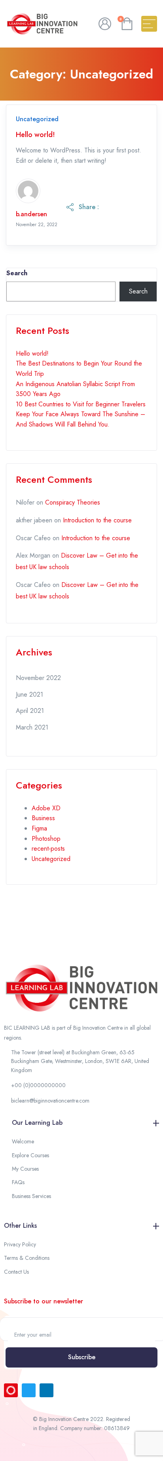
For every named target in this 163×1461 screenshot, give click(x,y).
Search (16, 273)
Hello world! (35, 135)
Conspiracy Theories (72, 502)
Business (43, 818)
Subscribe (81, 1357)
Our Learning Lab (37, 1122)
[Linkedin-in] (46, 1390)
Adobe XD (46, 808)
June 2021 (29, 694)
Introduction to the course (97, 520)
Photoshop (46, 838)
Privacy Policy (20, 1244)
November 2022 (38, 677)
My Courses (25, 1169)
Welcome (23, 1141)
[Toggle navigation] (149, 24)
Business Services (31, 1196)
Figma (39, 828)
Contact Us (16, 1272)
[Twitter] (29, 1390)
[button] (81, 1061)
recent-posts (48, 848)
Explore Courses (30, 1155)
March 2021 (32, 727)
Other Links (20, 1225)
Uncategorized (37, 119)
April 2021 (30, 710)
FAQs (18, 1182)
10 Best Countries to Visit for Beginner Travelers (81, 404)
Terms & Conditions (26, 1258)
